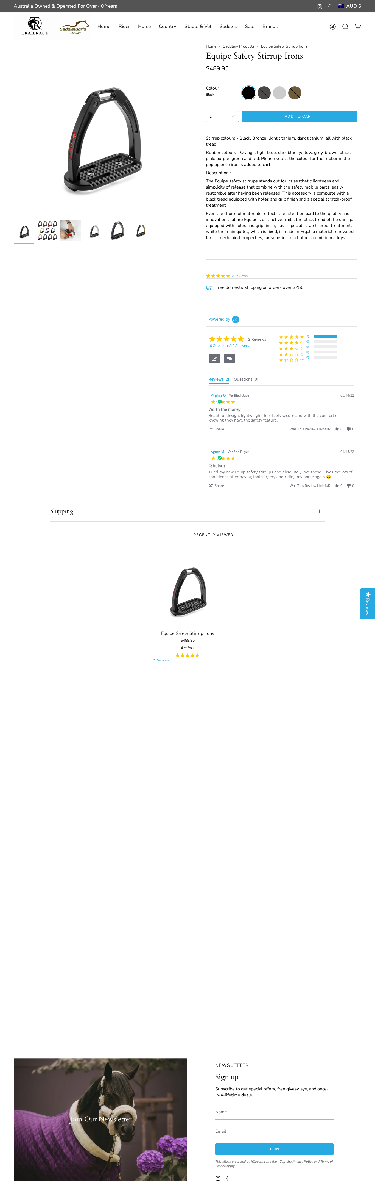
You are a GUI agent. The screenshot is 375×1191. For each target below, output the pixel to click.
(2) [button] (307, 336)
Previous (13, 130)
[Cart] (358, 26)
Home (211, 46)
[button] (124, 27)
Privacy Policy (302, 1161)
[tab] (219, 380)
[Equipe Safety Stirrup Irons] (187, 587)
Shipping (61, 511)
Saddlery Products (238, 46)
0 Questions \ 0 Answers (229, 345)
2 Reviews (240, 275)
